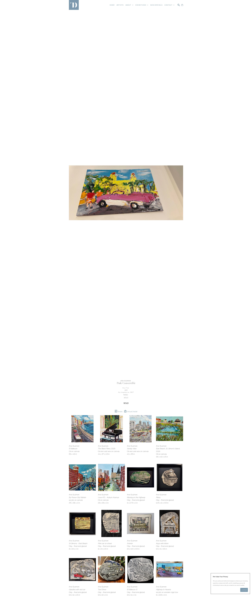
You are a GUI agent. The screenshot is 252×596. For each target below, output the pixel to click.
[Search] (179, 5)
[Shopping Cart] (182, 5)
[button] (129, 5)
